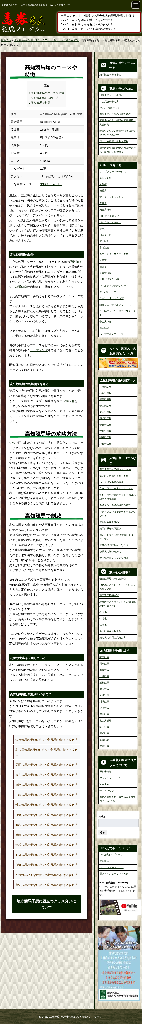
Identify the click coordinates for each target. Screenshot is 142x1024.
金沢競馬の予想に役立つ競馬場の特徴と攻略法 (46, 864)
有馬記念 (104, 327)
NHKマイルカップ (109, 216)
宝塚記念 (104, 247)
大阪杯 (103, 184)
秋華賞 (103, 260)
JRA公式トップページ (111, 854)
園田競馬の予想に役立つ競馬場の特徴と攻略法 (46, 764)
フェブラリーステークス (112, 171)
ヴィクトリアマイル (110, 222)
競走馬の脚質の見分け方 (112, 637)
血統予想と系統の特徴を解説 (115, 114)
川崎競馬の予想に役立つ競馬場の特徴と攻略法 (46, 794)
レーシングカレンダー (111, 867)
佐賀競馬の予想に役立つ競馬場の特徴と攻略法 (46, 739)
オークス (104, 228)
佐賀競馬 (104, 746)
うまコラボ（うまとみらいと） (116, 488)
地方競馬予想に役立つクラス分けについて (46, 904)
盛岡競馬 (104, 670)
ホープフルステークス (111, 334)
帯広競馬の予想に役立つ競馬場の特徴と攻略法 (46, 804)
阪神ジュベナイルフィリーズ (115, 304)
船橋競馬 (104, 689)
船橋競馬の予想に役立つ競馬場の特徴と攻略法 (46, 854)
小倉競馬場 (105, 444)
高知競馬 (104, 739)
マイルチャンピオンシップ (113, 285)
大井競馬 (104, 695)
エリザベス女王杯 (109, 279)
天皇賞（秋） (106, 273)
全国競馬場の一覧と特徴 (112, 578)
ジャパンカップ (107, 292)
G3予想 (103, 624)
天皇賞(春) (105, 209)
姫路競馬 (104, 733)
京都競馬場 (105, 431)
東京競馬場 (105, 412)
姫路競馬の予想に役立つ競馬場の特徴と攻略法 (46, 784)
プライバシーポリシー (111, 778)
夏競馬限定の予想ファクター (115, 469)
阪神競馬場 (105, 437)
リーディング (39, 350)
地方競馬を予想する (110, 631)
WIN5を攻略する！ (109, 107)
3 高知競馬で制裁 (39, 102)
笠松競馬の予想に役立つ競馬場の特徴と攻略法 (46, 844)
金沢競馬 (104, 708)
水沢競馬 (104, 676)
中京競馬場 (105, 424)
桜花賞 (103, 190)
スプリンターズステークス (113, 254)
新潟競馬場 (105, 418)
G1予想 (103, 612)
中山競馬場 (105, 405)
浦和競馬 (104, 682)
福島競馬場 (105, 399)
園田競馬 (104, 727)
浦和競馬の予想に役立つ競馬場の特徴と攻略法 (46, 824)
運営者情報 (105, 771)
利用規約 (104, 784)
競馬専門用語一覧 (109, 595)
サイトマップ (106, 790)
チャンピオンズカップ (111, 298)
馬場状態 (68, 401)
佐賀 (12, 442)
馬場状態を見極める (110, 522)
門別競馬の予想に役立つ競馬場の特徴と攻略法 (46, 875)
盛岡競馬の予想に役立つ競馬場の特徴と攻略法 (46, 834)
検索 (103, 832)
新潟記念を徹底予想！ (111, 74)
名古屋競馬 (105, 720)
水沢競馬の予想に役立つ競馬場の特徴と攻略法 (46, 815)
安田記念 (104, 241)
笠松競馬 (104, 714)
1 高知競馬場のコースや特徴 (46, 93)
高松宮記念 (105, 177)
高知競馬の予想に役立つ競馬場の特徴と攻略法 (46, 885)
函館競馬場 (105, 393)
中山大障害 (105, 321)
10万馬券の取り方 (109, 101)
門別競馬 (104, 663)
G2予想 (103, 618)
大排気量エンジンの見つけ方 (115, 558)
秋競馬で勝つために (110, 551)
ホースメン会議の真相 (111, 482)
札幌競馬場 (105, 386)
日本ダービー (106, 235)
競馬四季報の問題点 (110, 528)
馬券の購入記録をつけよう (113, 545)
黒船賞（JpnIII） (51, 184)
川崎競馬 (104, 701)
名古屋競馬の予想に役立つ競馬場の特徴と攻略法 (46, 752)
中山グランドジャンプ (111, 196)
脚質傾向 (76, 261)
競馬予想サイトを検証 (111, 95)
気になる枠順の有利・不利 (113, 141)
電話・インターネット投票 (113, 873)
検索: (101, 816)
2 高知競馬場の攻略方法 (44, 97)
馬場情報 (104, 861)
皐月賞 (103, 203)
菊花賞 (103, 266)
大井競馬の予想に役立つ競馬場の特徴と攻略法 (46, 774)
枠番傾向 (21, 286)
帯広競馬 (104, 657)
